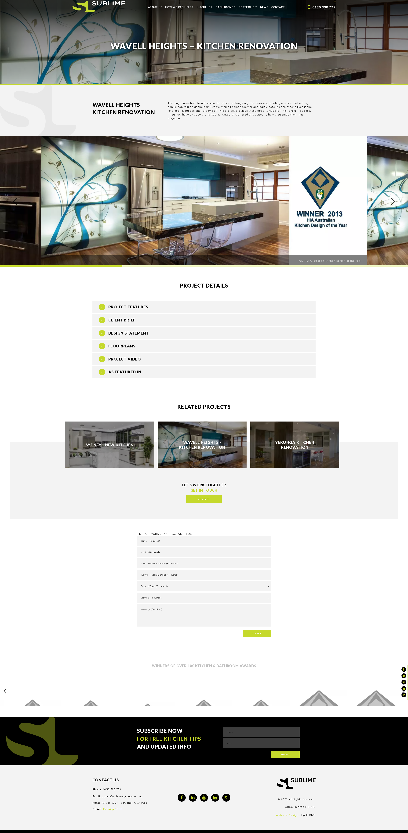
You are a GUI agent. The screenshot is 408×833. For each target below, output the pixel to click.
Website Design (287, 815)
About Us (155, 7)
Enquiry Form (112, 809)
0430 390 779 (323, 7)
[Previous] (14, 201)
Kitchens (203, 7)
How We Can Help (178, 7)
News (264, 7)
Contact (278, 7)
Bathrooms (224, 7)
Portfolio (247, 7)
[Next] (392, 201)
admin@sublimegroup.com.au (122, 796)
